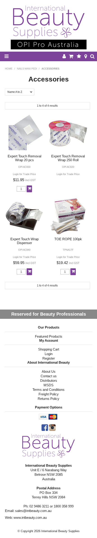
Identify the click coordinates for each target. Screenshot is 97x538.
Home (8, 68)
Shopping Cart (48, 349)
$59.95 (24, 263)
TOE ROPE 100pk (68, 239)
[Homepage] (48, 446)
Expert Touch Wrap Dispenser (24, 241)
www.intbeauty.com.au (30, 517)
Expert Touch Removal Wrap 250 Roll (68, 158)
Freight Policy (49, 394)
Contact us (49, 376)
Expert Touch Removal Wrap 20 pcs (24, 158)
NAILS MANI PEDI (27, 68)
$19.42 (68, 263)
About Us (48, 371)
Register (48, 358)
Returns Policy (48, 399)
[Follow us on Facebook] (45, 427)
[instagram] (52, 427)
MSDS (48, 385)
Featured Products (48, 336)
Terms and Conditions (48, 389)
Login (49, 354)
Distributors (48, 380)
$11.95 (24, 180)
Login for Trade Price (24, 174)
